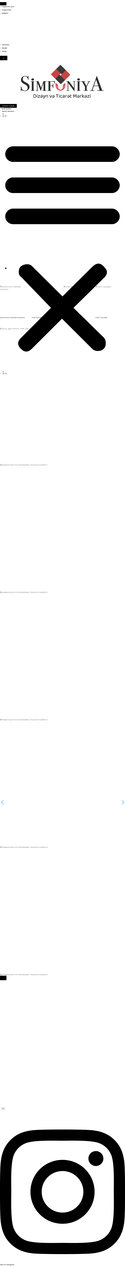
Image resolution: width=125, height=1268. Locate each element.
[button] (62, 245)
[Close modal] (3, 978)
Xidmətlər (5, 45)
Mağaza (5, 13)
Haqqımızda (6, 10)
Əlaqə (4, 51)
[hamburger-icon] (3, 3)
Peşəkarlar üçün (8, 6)
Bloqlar (4, 48)
